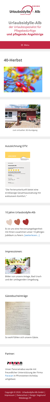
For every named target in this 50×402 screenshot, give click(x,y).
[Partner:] (14, 365)
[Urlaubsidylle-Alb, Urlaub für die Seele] (25, 11)
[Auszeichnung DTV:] (17, 186)
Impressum (10, 395)
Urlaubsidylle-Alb (25, 22)
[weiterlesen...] (32, 235)
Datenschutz (22, 395)
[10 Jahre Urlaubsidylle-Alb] (17, 225)
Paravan (9, 375)
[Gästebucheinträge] (17, 334)
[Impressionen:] (17, 273)
